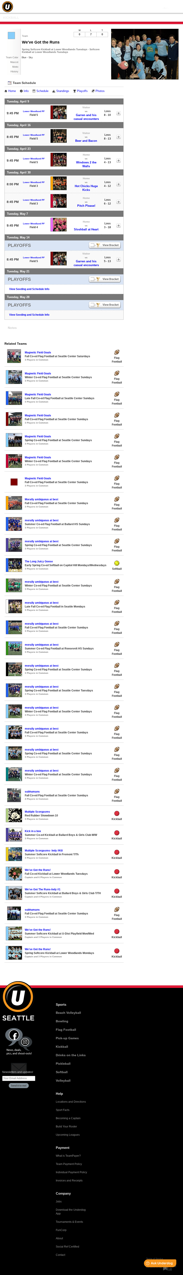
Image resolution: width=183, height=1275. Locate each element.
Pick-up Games (67, 1038)
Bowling (62, 1021)
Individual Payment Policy (71, 1172)
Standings (62, 91)
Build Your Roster (66, 1126)
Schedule (42, 91)
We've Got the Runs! (38, 870)
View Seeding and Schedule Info (29, 289)
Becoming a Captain (68, 1118)
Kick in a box (33, 831)
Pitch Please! (86, 205)
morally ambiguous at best (41, 520)
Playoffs (82, 91)
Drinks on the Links (71, 1055)
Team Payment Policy (69, 1164)
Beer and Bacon (86, 140)
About (59, 1238)
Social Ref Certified (67, 1246)
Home (12, 91)
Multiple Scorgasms (37, 811)
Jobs (59, 1201)
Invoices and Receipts (69, 1180)
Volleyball (63, 1080)
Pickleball (63, 1063)
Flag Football (66, 1029)
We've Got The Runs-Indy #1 (42, 889)
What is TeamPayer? (68, 1155)
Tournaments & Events (69, 1221)
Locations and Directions (71, 1101)
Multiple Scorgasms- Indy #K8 (44, 850)
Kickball (11, 17)
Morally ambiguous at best (41, 499)
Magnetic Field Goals (38, 352)
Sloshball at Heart (86, 229)
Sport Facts (62, 1110)
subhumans (32, 791)
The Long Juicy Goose (39, 561)
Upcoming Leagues (68, 1134)
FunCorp (61, 1230)
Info (26, 91)
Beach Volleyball (68, 1012)
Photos (100, 91)
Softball (62, 1072)
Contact (60, 1254)
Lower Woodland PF (34, 111)
